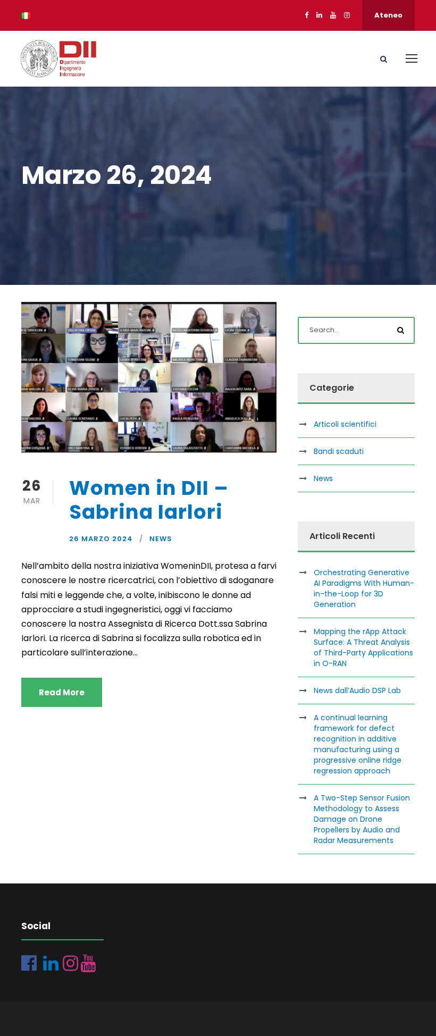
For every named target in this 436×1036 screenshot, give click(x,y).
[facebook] (306, 15)
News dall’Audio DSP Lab (357, 690)
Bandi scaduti (339, 451)
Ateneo (388, 15)
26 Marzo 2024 (101, 539)
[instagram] (347, 15)
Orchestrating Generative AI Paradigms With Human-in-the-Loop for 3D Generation (364, 588)
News (160, 539)
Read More (62, 692)
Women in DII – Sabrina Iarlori (149, 499)
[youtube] (333, 15)
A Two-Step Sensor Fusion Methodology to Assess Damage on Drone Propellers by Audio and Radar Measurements (362, 819)
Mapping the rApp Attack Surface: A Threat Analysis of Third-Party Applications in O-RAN (363, 647)
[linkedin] (319, 15)
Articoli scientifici (345, 424)
